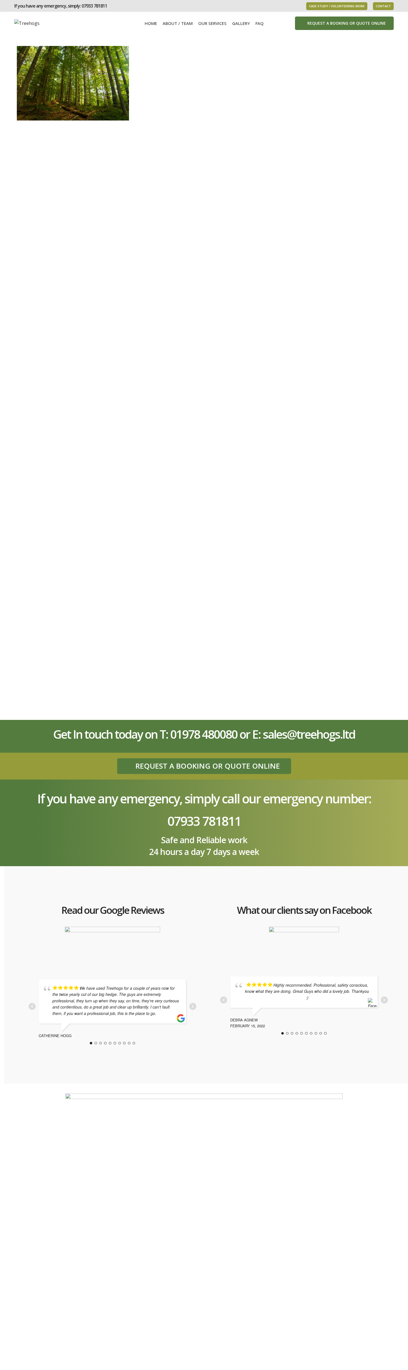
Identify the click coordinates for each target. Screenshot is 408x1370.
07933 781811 (94, 6)
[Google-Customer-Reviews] (112, 946)
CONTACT (383, 6)
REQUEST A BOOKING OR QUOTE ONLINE (346, 23)
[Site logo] (27, 23)
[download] (304, 945)
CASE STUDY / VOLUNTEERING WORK (337, 6)
